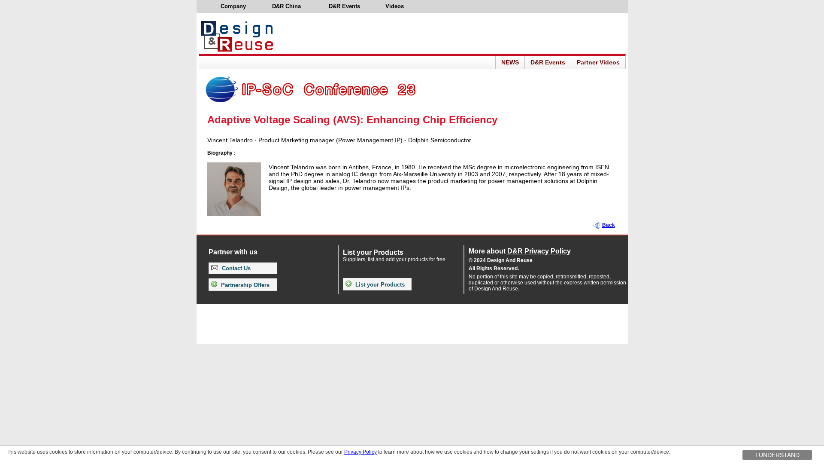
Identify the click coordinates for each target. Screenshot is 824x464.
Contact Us (235, 268)
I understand (777, 455)
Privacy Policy (360, 452)
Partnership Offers (244, 285)
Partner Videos (598, 62)
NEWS (510, 62)
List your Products (379, 284)
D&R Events (547, 62)
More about (520, 251)
